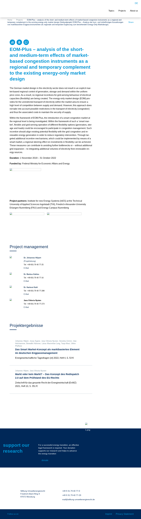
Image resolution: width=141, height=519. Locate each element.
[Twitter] (34, 514)
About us (134, 10)
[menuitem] (136, 3)
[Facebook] (22, 514)
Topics (111, 10)
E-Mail (26, 268)
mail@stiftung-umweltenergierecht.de (78, 499)
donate (45, 460)
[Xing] (28, 514)
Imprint (108, 514)
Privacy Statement (125, 514)
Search (130, 3)
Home (9, 20)
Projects (122, 10)
